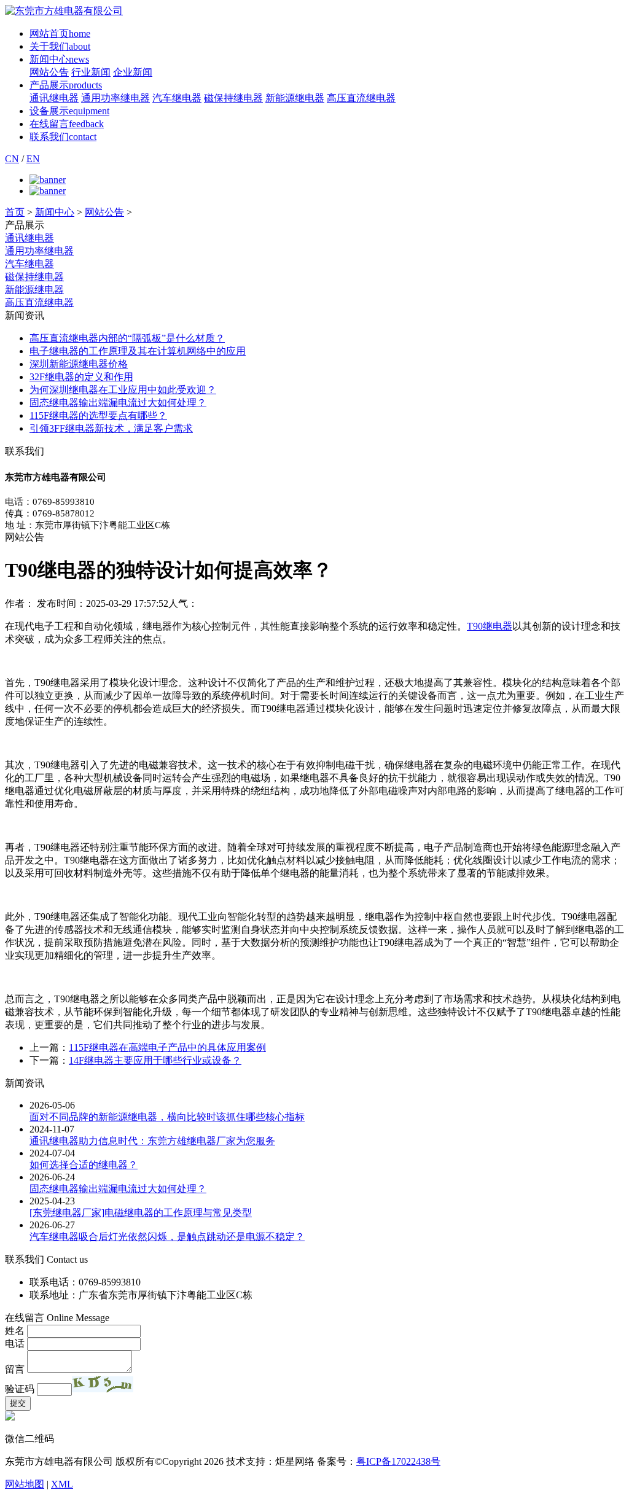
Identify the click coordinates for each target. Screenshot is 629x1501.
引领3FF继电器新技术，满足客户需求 (111, 428)
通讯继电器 (54, 98)
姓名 (15, 1330)
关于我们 (59, 46)
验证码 (19, 1389)
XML (62, 1484)
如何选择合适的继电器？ (83, 1165)
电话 (15, 1343)
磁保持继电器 (233, 98)
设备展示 (69, 111)
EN (33, 159)
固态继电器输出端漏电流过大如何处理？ (117, 402)
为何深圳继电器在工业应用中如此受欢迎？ (122, 389)
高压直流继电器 (361, 98)
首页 (15, 212)
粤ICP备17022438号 (398, 1461)
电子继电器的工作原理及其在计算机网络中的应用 (137, 351)
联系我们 (62, 136)
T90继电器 (489, 626)
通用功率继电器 (115, 98)
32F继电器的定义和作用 (81, 377)
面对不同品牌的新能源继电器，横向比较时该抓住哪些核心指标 (167, 1117)
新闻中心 (59, 59)
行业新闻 (91, 72)
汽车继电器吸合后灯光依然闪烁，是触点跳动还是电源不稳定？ (167, 1236)
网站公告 (49, 72)
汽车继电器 (176, 98)
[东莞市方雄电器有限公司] (64, 11)
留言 (15, 1369)
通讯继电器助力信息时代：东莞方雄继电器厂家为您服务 (152, 1141)
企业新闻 (132, 72)
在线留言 (66, 124)
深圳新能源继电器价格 (78, 364)
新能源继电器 (294, 98)
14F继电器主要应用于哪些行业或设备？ (155, 1060)
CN (12, 159)
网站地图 (24, 1484)
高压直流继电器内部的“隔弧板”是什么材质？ (127, 338)
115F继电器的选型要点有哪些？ (98, 415)
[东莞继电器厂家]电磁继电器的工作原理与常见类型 (140, 1212)
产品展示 (65, 85)
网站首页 (59, 33)
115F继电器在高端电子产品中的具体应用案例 (167, 1047)
